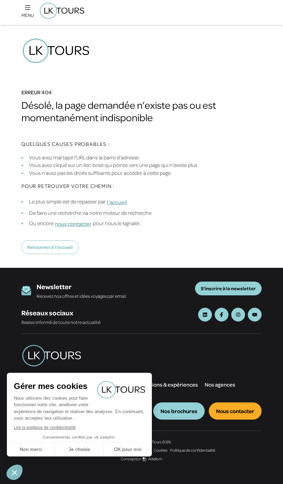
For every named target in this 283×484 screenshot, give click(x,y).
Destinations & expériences (164, 384)
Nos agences (220, 384)
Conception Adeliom (141, 458)
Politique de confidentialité (192, 450)
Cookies (160, 450)
